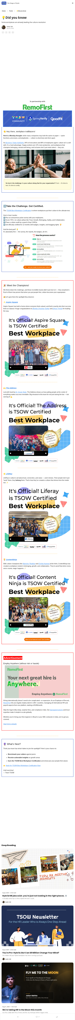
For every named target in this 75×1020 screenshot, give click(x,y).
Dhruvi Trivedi (57, 308)
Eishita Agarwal (44, 564)
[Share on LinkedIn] (13, 32)
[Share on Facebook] (3, 32)
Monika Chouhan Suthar (40, 308)
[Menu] (72, 3)
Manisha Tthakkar (29, 564)
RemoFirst (7, 703)
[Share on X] (6, 32)
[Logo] (4, 3)
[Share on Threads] (9, 32)
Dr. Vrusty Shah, (21, 392)
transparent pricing (56, 710)
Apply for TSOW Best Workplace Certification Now (23, 765)
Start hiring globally (10, 724)
